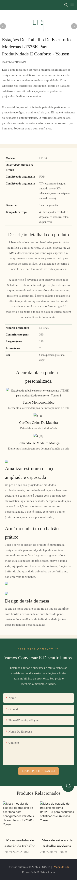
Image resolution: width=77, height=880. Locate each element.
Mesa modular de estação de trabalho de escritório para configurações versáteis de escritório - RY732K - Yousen (20, 843)
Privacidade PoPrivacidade (38, 872)
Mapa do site (61, 867)
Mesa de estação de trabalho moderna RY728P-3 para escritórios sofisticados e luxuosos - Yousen (56, 843)
